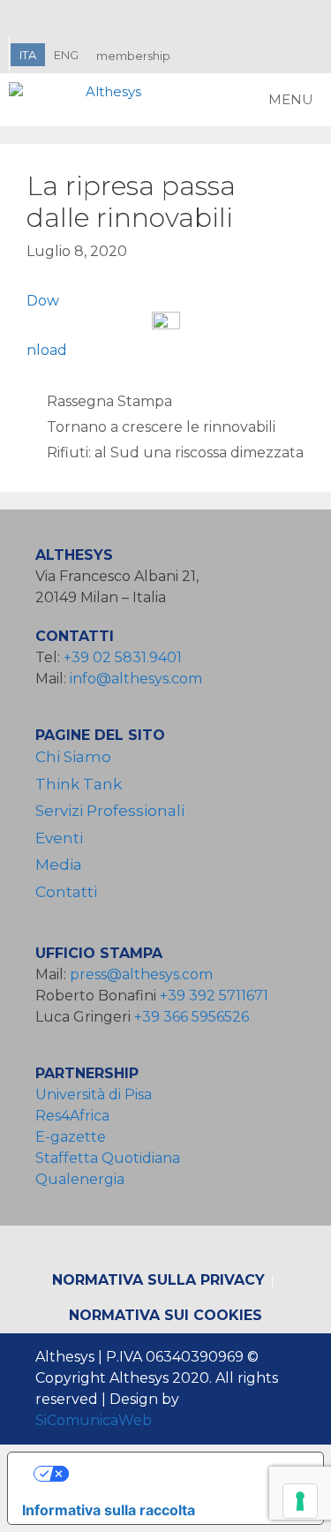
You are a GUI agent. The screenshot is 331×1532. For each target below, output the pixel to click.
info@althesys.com (136, 678)
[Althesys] (79, 99)
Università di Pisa (93, 1094)
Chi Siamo (73, 757)
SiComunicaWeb (93, 1420)
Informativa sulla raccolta (108, 1510)
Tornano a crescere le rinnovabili (161, 427)
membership (133, 56)
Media (58, 864)
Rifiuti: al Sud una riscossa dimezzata (175, 452)
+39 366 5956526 (191, 1016)
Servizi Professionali (109, 810)
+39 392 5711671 (214, 995)
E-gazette (70, 1136)
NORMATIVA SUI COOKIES (165, 1315)
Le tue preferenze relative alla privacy (183, 1474)
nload (46, 350)
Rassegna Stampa (109, 401)
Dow (42, 300)
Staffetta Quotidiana (107, 1158)
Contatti (66, 892)
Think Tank (78, 784)
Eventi (59, 838)
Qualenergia (79, 1179)
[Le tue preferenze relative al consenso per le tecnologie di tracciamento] (300, 1501)
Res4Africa (76, 1115)
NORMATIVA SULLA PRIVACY (158, 1280)
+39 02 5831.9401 (123, 657)
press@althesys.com (141, 974)
